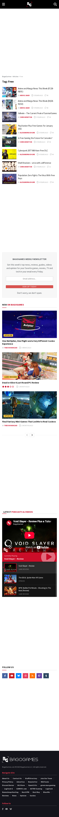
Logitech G (8, 789)
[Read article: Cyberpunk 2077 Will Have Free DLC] (9, 154)
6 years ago (43, 133)
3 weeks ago (26, 348)
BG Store (21, 785)
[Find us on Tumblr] (46, 675)
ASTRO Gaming (36, 789)
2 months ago (27, 425)
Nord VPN (25, 792)
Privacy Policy (7, 782)
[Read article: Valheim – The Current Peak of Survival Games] (9, 117)
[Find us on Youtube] (11, 675)
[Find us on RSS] (32, 675)
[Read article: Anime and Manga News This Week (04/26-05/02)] (9, 104)
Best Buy (36, 792)
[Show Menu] (3, 4)
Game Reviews (10, 377)
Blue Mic (46, 792)
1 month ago (24, 387)
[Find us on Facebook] (5, 675)
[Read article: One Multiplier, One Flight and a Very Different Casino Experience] (29, 324)
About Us (5, 778)
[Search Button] (55, 4)
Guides (33, 796)
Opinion (8, 335)
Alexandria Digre (27, 133)
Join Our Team (46, 778)
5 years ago (38, 95)
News (14, 796)
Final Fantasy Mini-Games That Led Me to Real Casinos (29, 421)
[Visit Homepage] (29, 4)
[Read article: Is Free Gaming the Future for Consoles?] (9, 142)
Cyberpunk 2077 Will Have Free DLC (33, 150)
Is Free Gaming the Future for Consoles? (35, 138)
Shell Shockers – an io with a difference (34, 162)
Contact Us (17, 778)
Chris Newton (26, 117)
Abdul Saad (25, 95)
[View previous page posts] (27, 435)
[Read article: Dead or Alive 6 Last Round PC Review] (29, 366)
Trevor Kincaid (10, 348)
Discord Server (8, 785)
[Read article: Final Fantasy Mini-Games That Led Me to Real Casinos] (29, 405)
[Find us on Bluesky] (18, 675)
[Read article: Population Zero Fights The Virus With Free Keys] (9, 179)
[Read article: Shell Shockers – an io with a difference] (9, 166)
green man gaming (48, 785)
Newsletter (32, 782)
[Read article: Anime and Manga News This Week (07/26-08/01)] (9, 92)
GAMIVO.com (21, 789)
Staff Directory (31, 778)
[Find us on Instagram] (25, 675)
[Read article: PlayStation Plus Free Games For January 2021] (9, 129)
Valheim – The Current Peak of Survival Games (37, 113)
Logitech (49, 789)
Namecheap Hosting (10, 792)
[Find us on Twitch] (39, 675)
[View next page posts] (32, 435)
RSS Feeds (45, 782)
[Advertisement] (29, 40)
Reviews (5, 796)
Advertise (21, 782)
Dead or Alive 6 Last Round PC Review (20, 382)
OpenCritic (32, 785)
